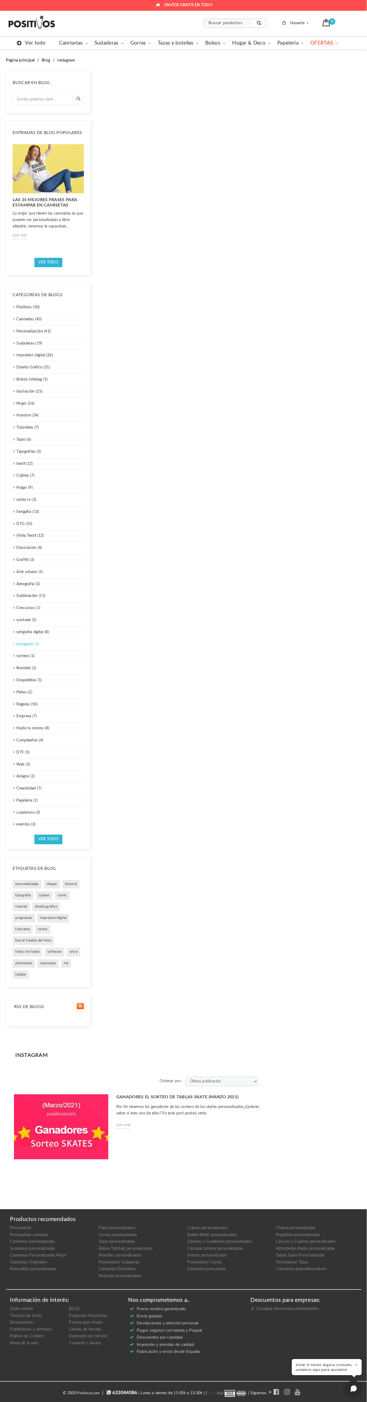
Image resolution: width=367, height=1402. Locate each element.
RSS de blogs (28, 1007)
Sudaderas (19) (29, 343)
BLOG (74, 1309)
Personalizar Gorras (204, 1262)
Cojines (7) (25, 475)
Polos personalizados (117, 1228)
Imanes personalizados (207, 1255)
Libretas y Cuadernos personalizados (219, 1242)
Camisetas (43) (29, 319)
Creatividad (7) (29, 788)
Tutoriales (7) (27, 427)
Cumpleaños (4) (29, 740)
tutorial (21, 906)
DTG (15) (24, 524)
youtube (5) (26, 620)
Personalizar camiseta (29, 1235)
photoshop (23, 963)
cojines (44, 895)
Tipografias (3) (28, 452)
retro (74, 952)
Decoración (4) (29, 548)
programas (23, 918)
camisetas (48, 963)
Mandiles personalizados (120, 1255)
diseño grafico (46, 906)
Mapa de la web (24, 1343)
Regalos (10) (27, 704)
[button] (327, 22)
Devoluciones (22, 1322)
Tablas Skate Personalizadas (300, 1255)
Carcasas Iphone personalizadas (215, 1249)
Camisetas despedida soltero (301, 1269)
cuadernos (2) (28, 812)
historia (71, 884)
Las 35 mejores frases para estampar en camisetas (45, 202)
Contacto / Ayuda (85, 1343)
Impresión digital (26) (34, 355)
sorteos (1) (25, 656)
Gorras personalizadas (118, 1235)
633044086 (124, 1392)
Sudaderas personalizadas (32, 1249)
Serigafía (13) (27, 512)
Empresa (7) (26, 716)
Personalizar (20, 1228)
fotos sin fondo (27, 952)
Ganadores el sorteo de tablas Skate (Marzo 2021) (177, 1097)
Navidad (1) (26, 668)
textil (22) (24, 464)
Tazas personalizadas (117, 1242)
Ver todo (48, 262)
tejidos (20, 974)
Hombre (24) (27, 415)
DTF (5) (23, 752)
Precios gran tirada (85, 1322)
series (43, 929)
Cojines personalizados (207, 1228)
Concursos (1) (28, 608)
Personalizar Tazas (292, 1262)
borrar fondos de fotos (33, 940)
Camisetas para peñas (206, 1269)
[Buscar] (259, 23)
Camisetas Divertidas (117, 1269)
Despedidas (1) (29, 680)
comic (62, 895)
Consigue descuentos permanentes (286, 1309)
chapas (51, 884)
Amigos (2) (25, 776)
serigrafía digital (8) (32, 632)
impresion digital (53, 918)
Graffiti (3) (25, 560)
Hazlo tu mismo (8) (32, 728)
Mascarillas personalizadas (33, 1269)
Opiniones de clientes (88, 1336)
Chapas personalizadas (295, 1228)
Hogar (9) (24, 488)
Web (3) (23, 764)
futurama (22, 929)
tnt (66, 963)
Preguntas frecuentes (88, 1316)
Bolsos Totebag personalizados (125, 1249)
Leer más (20, 235)
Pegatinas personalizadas (298, 1235)
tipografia (23, 895)
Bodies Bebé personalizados (211, 1235)
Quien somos (21, 1309)
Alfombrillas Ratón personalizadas (305, 1249)
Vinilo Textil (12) (30, 536)
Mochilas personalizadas (120, 1276)
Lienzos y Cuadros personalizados (306, 1242)
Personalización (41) (33, 331)
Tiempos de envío (26, 1316)
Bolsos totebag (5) (32, 379)
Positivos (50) (27, 307)
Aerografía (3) (28, 584)
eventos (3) (25, 824)
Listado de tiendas (85, 1329)
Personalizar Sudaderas (119, 1262)
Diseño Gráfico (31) (33, 367)
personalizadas (26, 884)
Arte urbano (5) (29, 572)
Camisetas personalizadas (32, 1242)
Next (86, 199)
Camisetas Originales (28, 1262)
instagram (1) (27, 644)
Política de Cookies (27, 1336)
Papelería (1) (27, 800)
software (54, 952)
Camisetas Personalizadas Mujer (38, 1255)
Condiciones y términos (31, 1329)
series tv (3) (26, 500)
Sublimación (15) (30, 596)
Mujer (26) (25, 403)
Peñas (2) (24, 692)
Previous (10, 199)
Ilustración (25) (29, 391)
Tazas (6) (23, 439)
